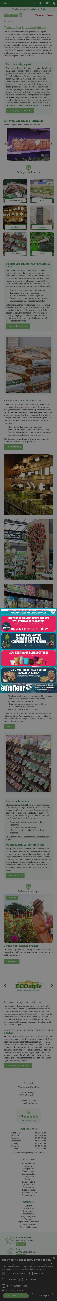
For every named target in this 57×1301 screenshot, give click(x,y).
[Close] (53, 612)
